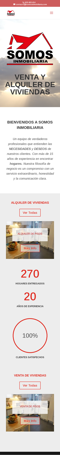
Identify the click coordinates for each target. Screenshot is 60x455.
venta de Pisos (30, 406)
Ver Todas (30, 212)
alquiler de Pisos (30, 233)
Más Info (30, 248)
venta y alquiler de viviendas (30, 84)
